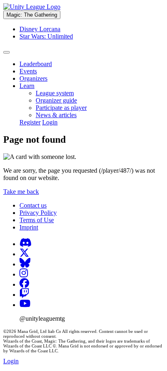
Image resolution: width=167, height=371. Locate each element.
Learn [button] (26, 85)
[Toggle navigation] (6, 52)
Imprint (28, 227)
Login (50, 122)
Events (28, 71)
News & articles (56, 115)
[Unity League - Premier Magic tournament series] (31, 6)
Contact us (33, 205)
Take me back (21, 191)
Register (30, 122)
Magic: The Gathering (31, 15)
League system (55, 93)
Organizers (33, 78)
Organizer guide (56, 100)
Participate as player (61, 107)
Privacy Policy (38, 212)
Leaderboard (35, 63)
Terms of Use (36, 220)
